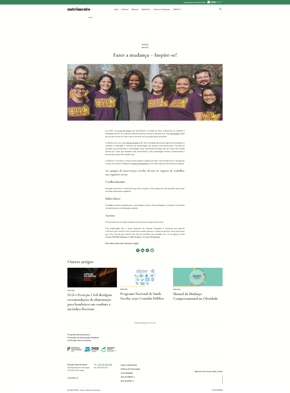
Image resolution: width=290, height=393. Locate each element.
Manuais (135, 9)
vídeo (136, 243)
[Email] (152, 250)
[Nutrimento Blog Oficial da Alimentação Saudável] (78, 9)
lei (119, 234)
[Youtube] (222, 382)
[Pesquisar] (220, 9)
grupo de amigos (124, 131)
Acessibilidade (127, 373)
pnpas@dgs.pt (72, 378)
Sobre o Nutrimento (129, 365)
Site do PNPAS (127, 377)
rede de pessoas (132, 143)
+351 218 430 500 (104, 365)
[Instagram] (222, 379)
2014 (175, 234)
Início (116, 9)
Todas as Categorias (161, 9)
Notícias (125, 9)
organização (175, 134)
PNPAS (176, 9)
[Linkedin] (142, 250)
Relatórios (146, 9)
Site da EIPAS (126, 381)
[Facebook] (138, 250)
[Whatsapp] (147, 250)
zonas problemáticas (139, 164)
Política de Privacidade (130, 369)
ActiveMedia (218, 390)
